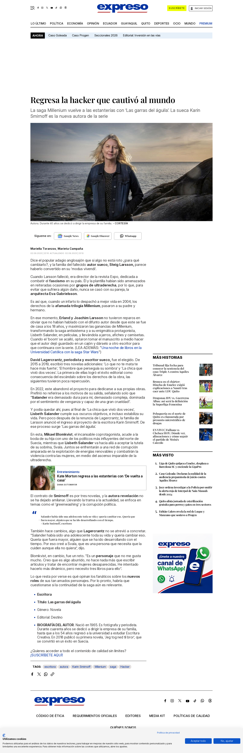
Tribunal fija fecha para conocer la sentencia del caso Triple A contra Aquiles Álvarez (171, 370)
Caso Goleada (57, 35)
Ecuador (110, 23)
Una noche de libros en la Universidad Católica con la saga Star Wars (86, 350)
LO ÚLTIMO (38, 23)
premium (205, 23)
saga (113, 666)
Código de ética (50, 715)
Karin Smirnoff (81, 666)
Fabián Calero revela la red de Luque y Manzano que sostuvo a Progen (181, 513)
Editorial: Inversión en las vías (141, 35)
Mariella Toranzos (43, 248)
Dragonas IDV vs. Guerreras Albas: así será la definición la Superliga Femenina (171, 401)
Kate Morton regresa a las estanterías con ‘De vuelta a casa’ (100, 478)
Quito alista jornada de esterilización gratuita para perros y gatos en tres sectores (185, 502)
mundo (190, 23)
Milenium (100, 666)
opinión (93, 23)
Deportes (161, 23)
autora (64, 666)
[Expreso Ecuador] (59, 704)
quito (145, 23)
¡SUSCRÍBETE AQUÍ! (46, 655)
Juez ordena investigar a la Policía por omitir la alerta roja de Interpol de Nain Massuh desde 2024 (185, 490)
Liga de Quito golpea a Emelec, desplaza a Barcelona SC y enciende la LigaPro (183, 464)
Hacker (125, 666)
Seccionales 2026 (106, 35)
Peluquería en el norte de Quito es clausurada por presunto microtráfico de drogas (169, 418)
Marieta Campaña (70, 248)
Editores (133, 715)
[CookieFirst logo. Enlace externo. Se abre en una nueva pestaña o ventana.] (4, 735)
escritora (50, 666)
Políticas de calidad (192, 715)
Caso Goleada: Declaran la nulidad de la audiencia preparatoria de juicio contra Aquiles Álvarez (182, 477)
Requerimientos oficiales (95, 715)
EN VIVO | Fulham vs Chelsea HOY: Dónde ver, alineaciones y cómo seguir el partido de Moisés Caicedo (170, 436)
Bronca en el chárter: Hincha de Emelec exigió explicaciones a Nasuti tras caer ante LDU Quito (170, 386)
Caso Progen (80, 35)
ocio (177, 23)
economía (75, 23)
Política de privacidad (168, 732)
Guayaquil (129, 23)
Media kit (157, 715)
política (56, 23)
